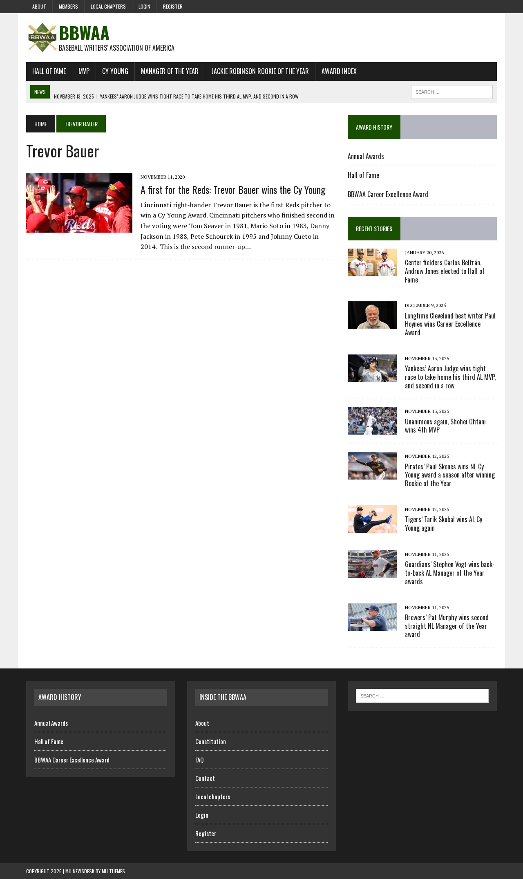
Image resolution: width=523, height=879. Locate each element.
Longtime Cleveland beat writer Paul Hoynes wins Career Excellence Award (450, 324)
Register (173, 6)
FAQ (199, 759)
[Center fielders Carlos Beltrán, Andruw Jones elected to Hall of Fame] (372, 270)
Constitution (210, 741)
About (39, 6)
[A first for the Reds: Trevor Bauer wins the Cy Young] (79, 227)
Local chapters (108, 6)
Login (144, 6)
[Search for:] (422, 695)
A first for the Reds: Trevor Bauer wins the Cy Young (233, 189)
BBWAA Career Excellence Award (388, 194)
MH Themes (113, 871)
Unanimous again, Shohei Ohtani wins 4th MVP (445, 426)
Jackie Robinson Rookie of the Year (260, 71)
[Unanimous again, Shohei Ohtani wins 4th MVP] (372, 429)
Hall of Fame (49, 71)
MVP (83, 71)
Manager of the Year (170, 71)
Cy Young (115, 71)
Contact (205, 778)
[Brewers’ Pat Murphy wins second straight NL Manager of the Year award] (372, 625)
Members (68, 6)
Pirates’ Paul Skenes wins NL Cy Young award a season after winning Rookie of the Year (450, 475)
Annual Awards (366, 156)
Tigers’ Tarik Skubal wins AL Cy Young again (443, 523)
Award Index (339, 71)
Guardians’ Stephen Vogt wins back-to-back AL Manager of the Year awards (450, 572)
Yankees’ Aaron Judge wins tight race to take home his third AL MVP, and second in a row (450, 376)
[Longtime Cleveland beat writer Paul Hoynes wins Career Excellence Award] (372, 323)
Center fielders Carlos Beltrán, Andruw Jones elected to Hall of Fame (445, 271)
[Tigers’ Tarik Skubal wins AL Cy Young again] (372, 526)
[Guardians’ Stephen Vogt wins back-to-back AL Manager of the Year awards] (372, 571)
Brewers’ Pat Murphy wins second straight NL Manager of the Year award (447, 625)
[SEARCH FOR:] (452, 91)
